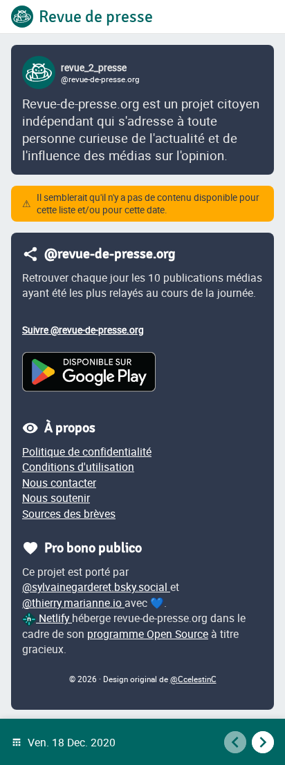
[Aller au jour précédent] (235, 742)
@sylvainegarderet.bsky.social (96, 586)
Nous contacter (59, 482)
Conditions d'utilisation (78, 466)
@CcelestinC (193, 679)
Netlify (54, 618)
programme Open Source (147, 633)
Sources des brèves (69, 513)
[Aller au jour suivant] (263, 742)
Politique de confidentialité (86, 451)
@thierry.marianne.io (73, 602)
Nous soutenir (56, 497)
